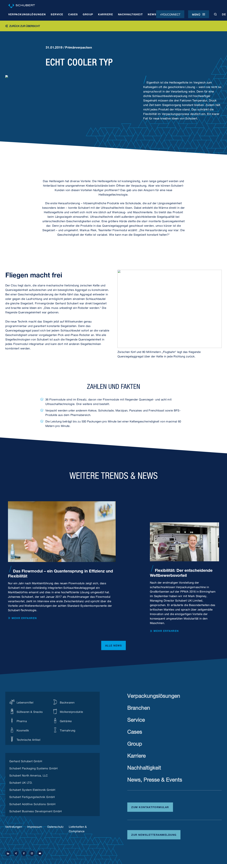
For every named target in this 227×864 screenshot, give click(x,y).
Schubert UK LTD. (20, 782)
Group (134, 743)
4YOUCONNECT (170, 14)
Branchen (138, 707)
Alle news (113, 645)
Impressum (34, 826)
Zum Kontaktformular (150, 806)
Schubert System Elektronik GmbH (32, 789)
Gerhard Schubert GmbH (25, 760)
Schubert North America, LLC (28, 775)
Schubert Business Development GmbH (35, 810)
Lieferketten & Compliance (78, 828)
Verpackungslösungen (153, 695)
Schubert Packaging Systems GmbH (33, 768)
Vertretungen (13, 826)
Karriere (136, 755)
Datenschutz (55, 826)
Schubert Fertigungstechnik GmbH (32, 796)
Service (136, 719)
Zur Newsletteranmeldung (153, 834)
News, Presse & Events (154, 779)
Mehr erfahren (24, 618)
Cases (134, 731)
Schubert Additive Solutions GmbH (32, 803)
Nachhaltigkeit (144, 767)
